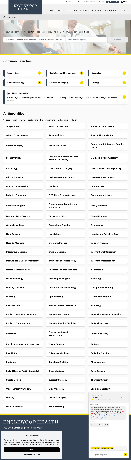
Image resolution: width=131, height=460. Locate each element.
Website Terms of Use (32, 454)
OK (31, 450)
